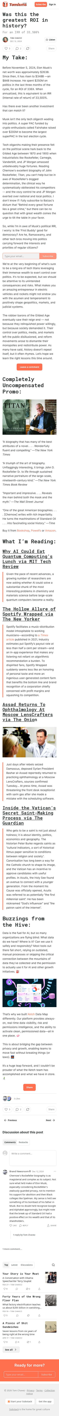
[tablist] (16, 1142)
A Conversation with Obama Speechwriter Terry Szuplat (18, 1279)
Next (48, 1120)
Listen (52, 39)
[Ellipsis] (54, 1171)
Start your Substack (21, 1401)
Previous (12, 1120)
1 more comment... (12, 1249)
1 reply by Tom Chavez (24, 1234)
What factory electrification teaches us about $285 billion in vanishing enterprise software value (21, 1306)
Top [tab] (6, 1264)
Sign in (52, 4)
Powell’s (36, 530)
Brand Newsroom (19, 1171)
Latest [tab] (14, 1264)
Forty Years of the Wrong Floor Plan (21, 1298)
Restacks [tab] (23, 1142)
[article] (29, 1281)
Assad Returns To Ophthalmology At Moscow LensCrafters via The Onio (28, 711)
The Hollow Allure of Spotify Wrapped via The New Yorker (29, 614)
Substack (14, 1409)
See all (9, 1349)
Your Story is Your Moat (21, 1273)
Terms (39, 1390)
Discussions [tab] (27, 1264)
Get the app (45, 1401)
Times (44, 635)
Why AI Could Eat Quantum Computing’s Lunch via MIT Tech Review (28, 558)
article (10, 639)
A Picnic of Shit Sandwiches (15, 1325)
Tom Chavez (16, 38)
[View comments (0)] (17, 1289)
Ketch (31, 1014)
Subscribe (41, 4)
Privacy (30, 1390)
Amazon (50, 530)
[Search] (53, 1265)
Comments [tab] (10, 1142)
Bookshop (23, 530)
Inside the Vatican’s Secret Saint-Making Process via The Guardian (29, 815)
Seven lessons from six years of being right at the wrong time (20, 1332)
